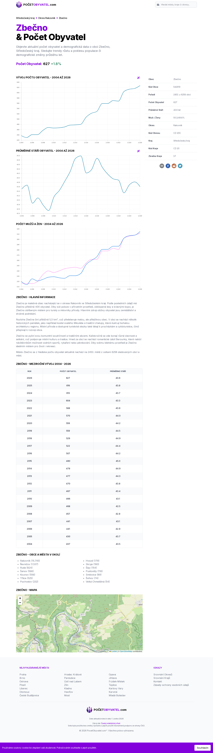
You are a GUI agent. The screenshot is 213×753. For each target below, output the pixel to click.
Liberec (24, 688)
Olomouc (25, 691)
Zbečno (63, 18)
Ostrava (24, 681)
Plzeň (23, 684)
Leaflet (114, 651)
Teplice (113, 684)
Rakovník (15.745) (30, 560)
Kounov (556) (27, 574)
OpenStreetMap (126, 651)
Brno (22, 678)
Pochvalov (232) (29, 581)
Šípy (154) (91, 567)
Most (67, 695)
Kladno (68, 688)
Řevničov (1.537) (29, 564)
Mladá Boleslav (117, 695)
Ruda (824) (26, 567)
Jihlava (113, 678)
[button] (20, 598)
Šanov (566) (27, 571)
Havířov (68, 691)
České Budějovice (29, 695)
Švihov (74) (92, 578)
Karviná (113, 691)
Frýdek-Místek (117, 681)
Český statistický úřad (110, 723)
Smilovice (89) (94, 574)
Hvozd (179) (92, 560)
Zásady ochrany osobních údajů (171, 684)
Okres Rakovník (46, 18)
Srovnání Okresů (162, 674)
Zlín (66, 684)
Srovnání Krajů (161, 678)
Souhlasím (202, 747)
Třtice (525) (26, 578)
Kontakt (157, 681)
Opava (112, 674)
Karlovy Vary (116, 688)
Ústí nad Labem (72, 681)
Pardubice (69, 678)
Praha (23, 674)
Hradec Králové (73, 674)
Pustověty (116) (94, 571)
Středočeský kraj (25, 18)
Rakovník (177, 125)
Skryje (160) (92, 564)
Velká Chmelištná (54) (98, 581)
